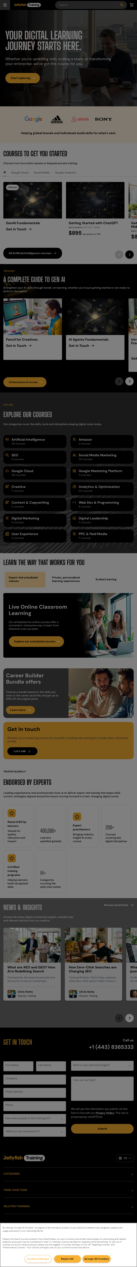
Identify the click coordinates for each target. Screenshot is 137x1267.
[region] (68, 1245)
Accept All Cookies (96, 1258)
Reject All (67, 1258)
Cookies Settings (38, 1258)
